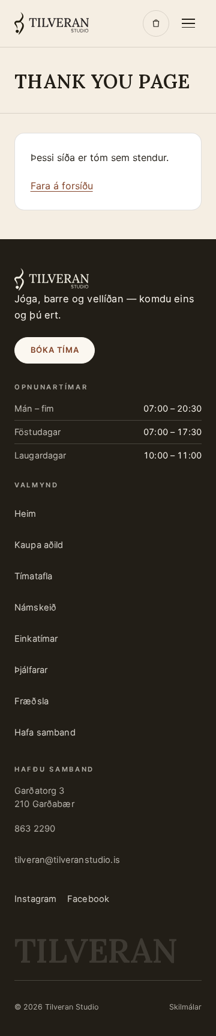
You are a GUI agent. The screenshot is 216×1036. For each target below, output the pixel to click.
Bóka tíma (55, 350)
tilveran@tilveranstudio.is (67, 860)
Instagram (35, 899)
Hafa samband (45, 732)
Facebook (88, 899)
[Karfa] (156, 23)
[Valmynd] (188, 23)
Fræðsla (31, 701)
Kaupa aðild (39, 545)
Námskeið (35, 607)
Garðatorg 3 (44, 797)
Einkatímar (36, 638)
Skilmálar (185, 1006)
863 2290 (34, 828)
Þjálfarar (30, 670)
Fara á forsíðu (62, 186)
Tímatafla (33, 576)
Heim (25, 513)
